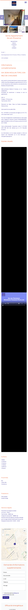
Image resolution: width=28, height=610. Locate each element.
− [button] (3, 532)
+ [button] (3, 530)
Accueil (2, 52)
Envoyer (6, 597)
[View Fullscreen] (3, 535)
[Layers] (24, 530)
